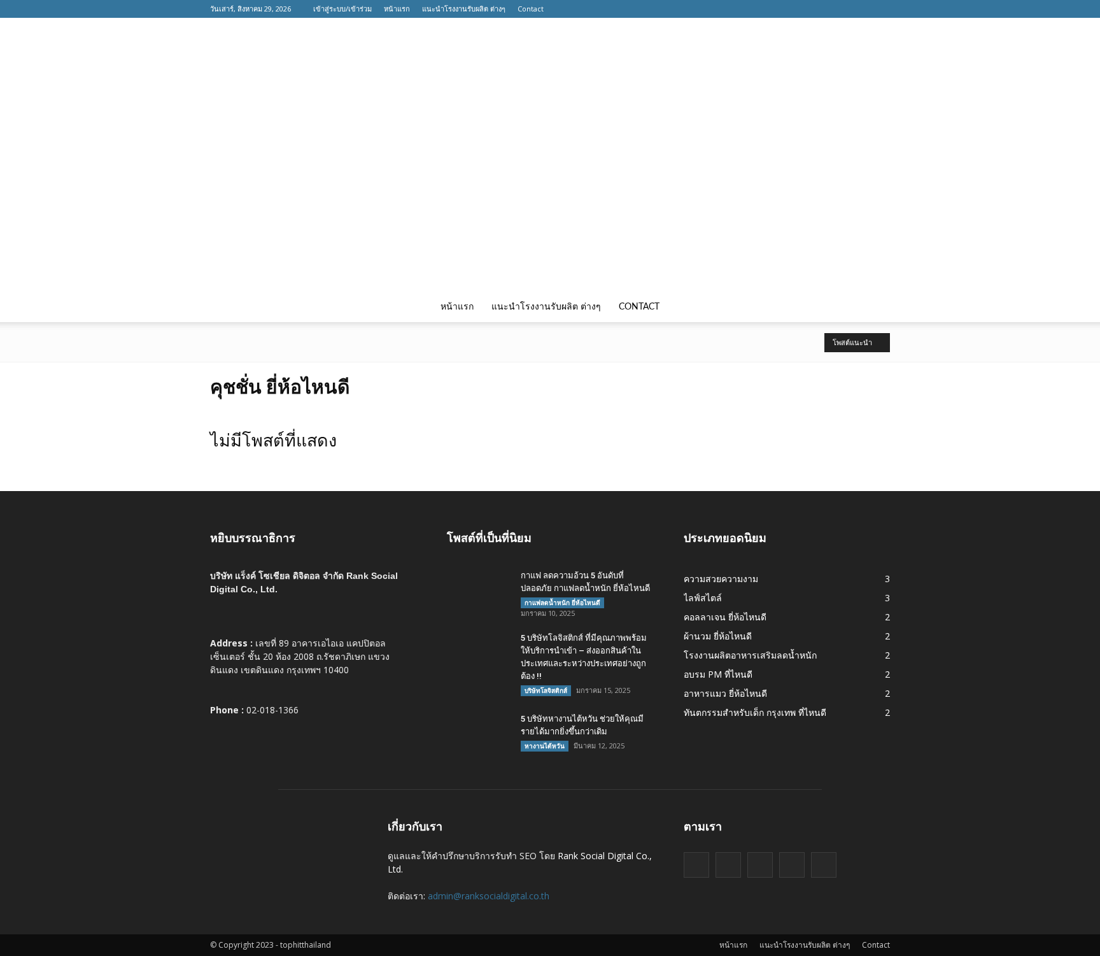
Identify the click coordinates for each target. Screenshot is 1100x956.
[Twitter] (823, 9)
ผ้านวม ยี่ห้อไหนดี (718, 636)
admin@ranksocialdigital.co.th (488, 896)
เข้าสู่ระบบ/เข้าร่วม (342, 8)
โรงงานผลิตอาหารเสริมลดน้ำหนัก (750, 655)
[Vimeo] (842, 9)
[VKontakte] (861, 9)
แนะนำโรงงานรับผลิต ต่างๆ (463, 8)
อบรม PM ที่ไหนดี (718, 674)
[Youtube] (880, 9)
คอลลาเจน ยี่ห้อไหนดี (725, 617)
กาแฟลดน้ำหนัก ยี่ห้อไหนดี (562, 602)
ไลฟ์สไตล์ (703, 598)
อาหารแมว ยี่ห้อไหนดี (725, 693)
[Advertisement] (550, 196)
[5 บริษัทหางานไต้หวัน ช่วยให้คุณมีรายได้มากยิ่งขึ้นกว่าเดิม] (479, 735)
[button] (874, 307)
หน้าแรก (397, 8)
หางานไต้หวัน (545, 745)
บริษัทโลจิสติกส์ (546, 690)
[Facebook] (804, 9)
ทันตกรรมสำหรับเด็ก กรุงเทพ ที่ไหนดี (755, 712)
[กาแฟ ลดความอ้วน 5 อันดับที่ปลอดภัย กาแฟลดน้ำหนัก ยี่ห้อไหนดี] (479, 591)
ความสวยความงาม (721, 579)
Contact (531, 8)
